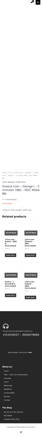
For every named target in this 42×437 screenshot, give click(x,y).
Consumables (9, 393)
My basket (8, 416)
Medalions (8, 389)
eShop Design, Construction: (20, 352)
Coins (10, 173)
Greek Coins (18, 173)
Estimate (7, 378)
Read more (10, 255)
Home (4, 173)
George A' (28, 173)
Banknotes (8, 386)
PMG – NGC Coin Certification (16, 375)
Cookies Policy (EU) (11, 419)
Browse (7, 396)
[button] (21, 382)
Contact (7, 400)
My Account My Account (13, 412)
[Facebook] (21, 432)
